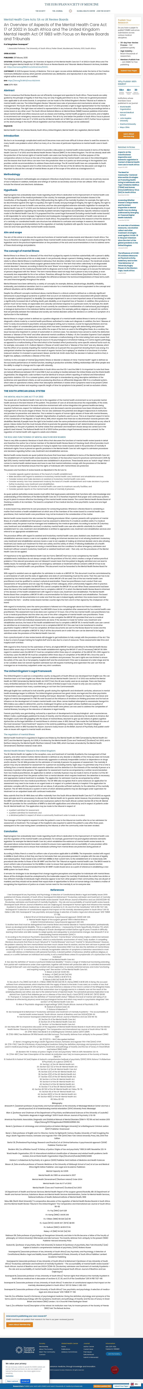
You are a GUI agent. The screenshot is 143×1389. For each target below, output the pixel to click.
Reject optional (12, 1381)
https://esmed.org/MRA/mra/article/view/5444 (27, 67)
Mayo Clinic (125, 127)
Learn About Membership (19, 1324)
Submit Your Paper (129, 70)
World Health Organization (125, 108)
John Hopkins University (125, 119)
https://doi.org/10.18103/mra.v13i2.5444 (24, 80)
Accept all (25, 1381)
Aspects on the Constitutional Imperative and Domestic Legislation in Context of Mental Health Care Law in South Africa (128, 158)
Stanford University (128, 124)
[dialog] (26, 1373)
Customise (9, 1376)
